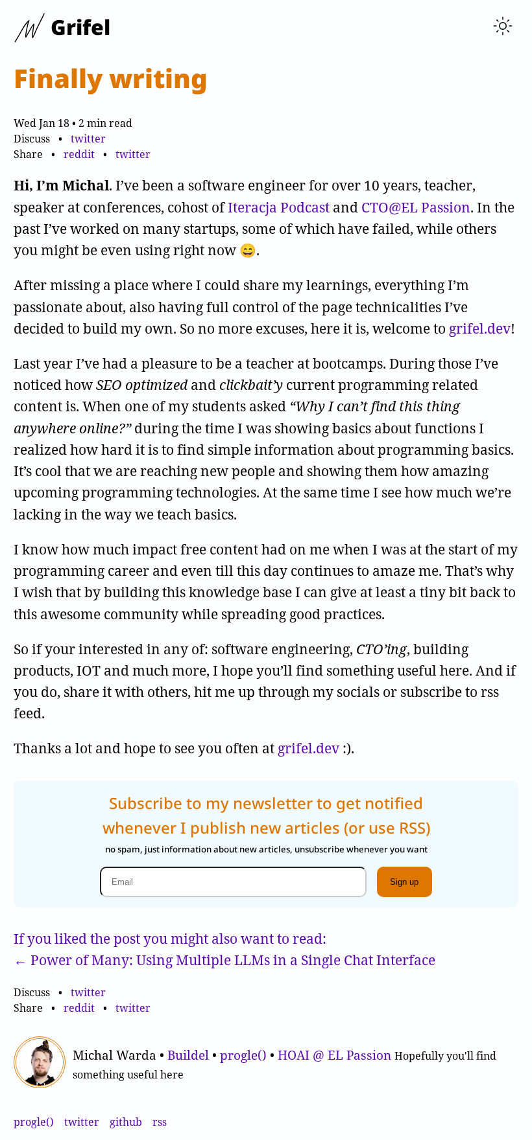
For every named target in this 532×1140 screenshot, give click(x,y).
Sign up (404, 882)
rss (159, 1122)
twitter (87, 138)
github (126, 1122)
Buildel (188, 1055)
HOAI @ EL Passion (334, 1055)
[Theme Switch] (502, 26)
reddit (79, 154)
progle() (243, 1055)
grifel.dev (480, 328)
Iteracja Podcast (279, 207)
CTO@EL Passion (415, 207)
